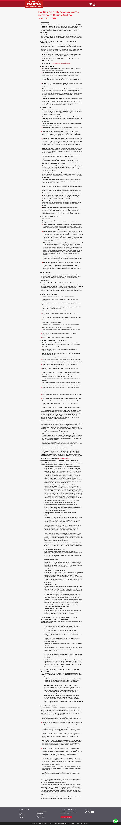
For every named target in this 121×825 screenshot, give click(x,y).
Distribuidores (21, 814)
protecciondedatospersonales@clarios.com (61, 63)
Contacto (20, 818)
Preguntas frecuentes (40, 816)
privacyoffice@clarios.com (64, 458)
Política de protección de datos (41, 811)
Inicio (20, 811)
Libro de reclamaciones (40, 817)
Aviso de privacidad (39, 813)
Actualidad (21, 817)
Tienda (20, 813)
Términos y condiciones (40, 814)
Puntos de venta (22, 816)
